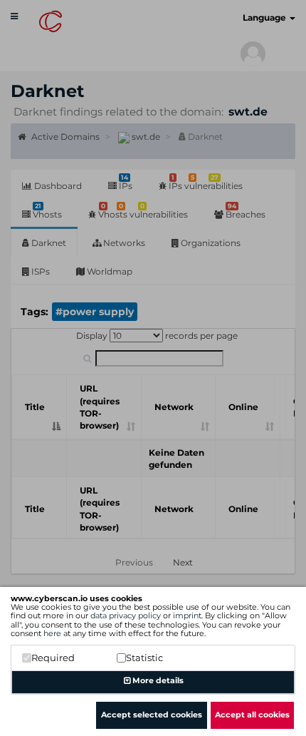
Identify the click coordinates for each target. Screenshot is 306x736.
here (52, 633)
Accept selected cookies (151, 715)
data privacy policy (125, 615)
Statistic (144, 657)
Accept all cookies (252, 715)
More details (157, 680)
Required (53, 657)
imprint (187, 615)
